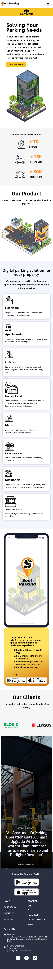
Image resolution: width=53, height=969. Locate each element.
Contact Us (26, 14)
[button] (48, 4)
